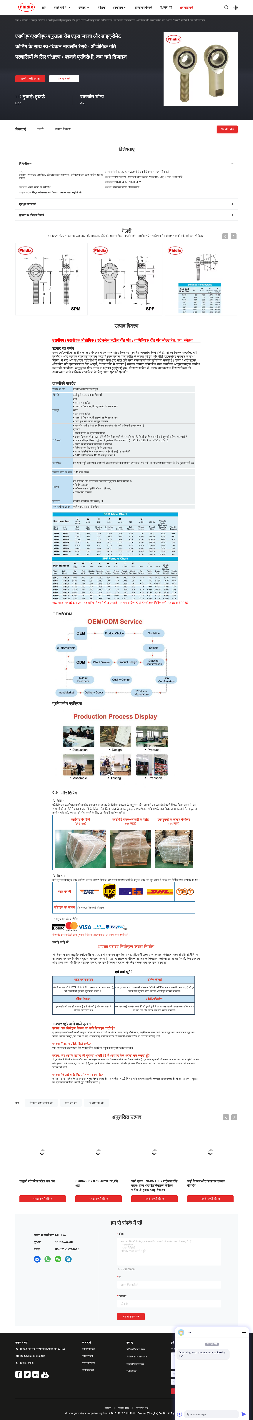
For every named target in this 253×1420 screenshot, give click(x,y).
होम (17, 20)
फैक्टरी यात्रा (87, 1356)
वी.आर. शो (166, 7)
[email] (37, 1259)
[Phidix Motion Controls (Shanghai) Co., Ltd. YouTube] (45, 1374)
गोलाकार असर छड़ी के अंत (41, 1102)
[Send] (244, 1414)
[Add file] (179, 1414)
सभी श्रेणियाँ (131, 1371)
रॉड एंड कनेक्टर (38, 20)
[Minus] (244, 1332)
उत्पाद (25, 20)
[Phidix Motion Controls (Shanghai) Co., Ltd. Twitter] (27, 1374)
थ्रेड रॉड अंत (71, 1102)
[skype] (68, 1259)
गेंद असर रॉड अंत (96, 1102)
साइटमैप (108, 1408)
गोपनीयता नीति (142, 1408)
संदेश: (121, 1233)
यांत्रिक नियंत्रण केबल (135, 1349)
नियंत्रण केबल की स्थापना (136, 1356)
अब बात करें (64, 78)
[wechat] (58, 1259)
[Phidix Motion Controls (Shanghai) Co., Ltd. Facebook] (18, 1374)
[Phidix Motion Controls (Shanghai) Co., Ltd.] (26, 7)
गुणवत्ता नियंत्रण (88, 1363)
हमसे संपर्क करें (88, 1370)
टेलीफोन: (123, 1296)
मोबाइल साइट (123, 1408)
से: (120, 1277)
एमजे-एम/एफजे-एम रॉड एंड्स (86, 506)
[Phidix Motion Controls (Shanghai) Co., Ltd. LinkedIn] (35, 1374)
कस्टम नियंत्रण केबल (135, 1364)
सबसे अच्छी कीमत (30, 78)
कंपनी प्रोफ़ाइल (88, 1349)
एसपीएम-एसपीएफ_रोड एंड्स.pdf (88, 501)
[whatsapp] (47, 1259)
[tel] (78, 1259)
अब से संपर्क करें (130, 1316)
